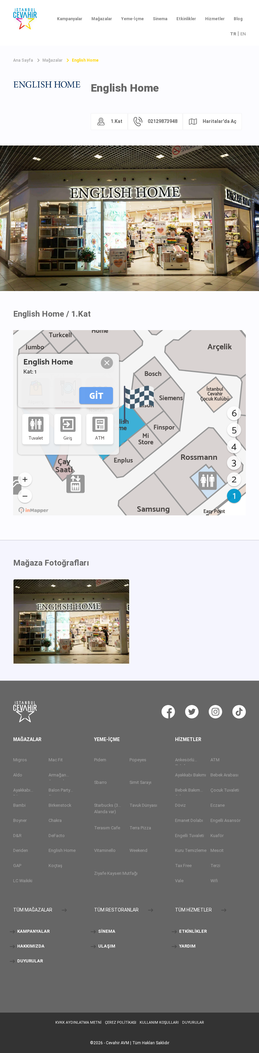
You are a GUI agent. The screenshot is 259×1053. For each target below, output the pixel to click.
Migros (20, 759)
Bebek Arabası (224, 774)
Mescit (217, 850)
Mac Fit (56, 759)
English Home (85, 60)
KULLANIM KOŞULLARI (159, 1022)
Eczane (217, 805)
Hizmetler (215, 19)
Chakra (55, 820)
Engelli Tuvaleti (189, 835)
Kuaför (217, 835)
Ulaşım (106, 946)
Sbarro (100, 782)
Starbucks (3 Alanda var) (106, 808)
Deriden (20, 850)
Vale (179, 880)
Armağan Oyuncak (57, 776)
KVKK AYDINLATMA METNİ (78, 1022)
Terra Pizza (140, 827)
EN (243, 33)
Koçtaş (55, 865)
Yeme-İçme (132, 19)
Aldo (17, 774)
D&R (17, 835)
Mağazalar (101, 19)
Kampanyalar (69, 19)
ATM (215, 759)
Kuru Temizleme (190, 850)
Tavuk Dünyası (143, 805)
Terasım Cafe (107, 827)
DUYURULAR (29, 961)
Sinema (160, 19)
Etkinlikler (186, 19)
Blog (238, 19)
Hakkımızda (30, 946)
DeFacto (57, 835)
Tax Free (183, 865)
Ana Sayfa (23, 60)
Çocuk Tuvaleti (224, 790)
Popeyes (138, 759)
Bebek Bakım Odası (187, 791)
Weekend (138, 850)
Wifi (214, 880)
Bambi (19, 805)
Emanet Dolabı (189, 820)
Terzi (215, 865)
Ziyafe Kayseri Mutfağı (116, 873)
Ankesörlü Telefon (184, 761)
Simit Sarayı (140, 782)
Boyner (20, 820)
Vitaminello (105, 850)
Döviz (180, 805)
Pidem (100, 759)
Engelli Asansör (225, 820)
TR (233, 33)
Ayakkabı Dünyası (21, 791)
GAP (17, 865)
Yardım (187, 946)
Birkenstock (60, 805)
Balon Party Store (59, 791)
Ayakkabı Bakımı (190, 774)
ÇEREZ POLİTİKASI (120, 1022)
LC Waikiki (22, 880)
